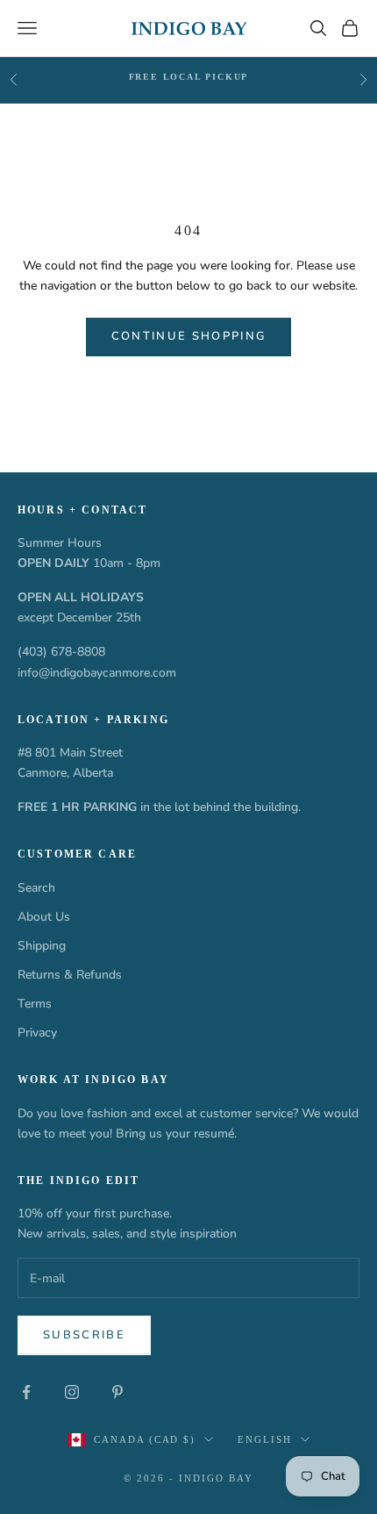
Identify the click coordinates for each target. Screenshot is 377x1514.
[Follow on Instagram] (72, 1392)
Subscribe (84, 1335)
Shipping (42, 945)
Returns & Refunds (70, 974)
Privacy (37, 1032)
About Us (44, 916)
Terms (35, 1003)
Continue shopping (189, 336)
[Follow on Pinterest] (117, 1392)
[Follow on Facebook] (26, 1392)
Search (36, 887)
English (265, 1439)
